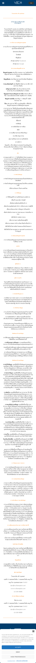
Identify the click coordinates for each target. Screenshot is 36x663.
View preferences (18, 657)
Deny (18, 652)
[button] (33, 631)
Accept (18, 647)
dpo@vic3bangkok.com (18, 609)
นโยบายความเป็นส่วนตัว (22, 660)
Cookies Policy (11, 660)
